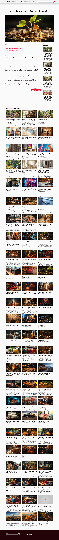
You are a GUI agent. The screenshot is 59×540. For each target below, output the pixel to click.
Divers (34, 1)
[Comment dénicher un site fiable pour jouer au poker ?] (45, 482)
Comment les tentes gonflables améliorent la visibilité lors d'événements (45, 155)
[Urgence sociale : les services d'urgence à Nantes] (29, 318)
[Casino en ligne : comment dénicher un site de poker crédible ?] (13, 499)
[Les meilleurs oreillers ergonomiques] (45, 415)
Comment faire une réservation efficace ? (45, 455)
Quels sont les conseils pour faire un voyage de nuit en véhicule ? (44, 523)
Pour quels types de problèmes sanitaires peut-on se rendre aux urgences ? (13, 374)
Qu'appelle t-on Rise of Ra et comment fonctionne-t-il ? (12, 308)
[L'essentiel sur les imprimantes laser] (13, 270)
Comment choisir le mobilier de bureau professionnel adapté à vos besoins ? (13, 225)
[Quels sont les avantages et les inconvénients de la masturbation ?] (45, 200)
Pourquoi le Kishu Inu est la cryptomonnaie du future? (28, 308)
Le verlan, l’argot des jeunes (44, 307)
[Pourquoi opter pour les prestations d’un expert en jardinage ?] (13, 431)
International (15, 1)
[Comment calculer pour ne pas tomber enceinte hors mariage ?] (45, 349)
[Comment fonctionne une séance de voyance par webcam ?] (29, 286)
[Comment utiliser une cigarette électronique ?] (45, 318)
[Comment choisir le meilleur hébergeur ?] (13, 400)
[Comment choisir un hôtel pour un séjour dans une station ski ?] (45, 367)
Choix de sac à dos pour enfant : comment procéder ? (45, 225)
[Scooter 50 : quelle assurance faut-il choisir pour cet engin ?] (29, 415)
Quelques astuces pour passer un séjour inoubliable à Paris (12, 522)
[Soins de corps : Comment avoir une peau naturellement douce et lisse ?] (13, 349)
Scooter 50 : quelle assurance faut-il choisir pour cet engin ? (29, 421)
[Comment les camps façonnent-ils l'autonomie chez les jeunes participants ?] (47, 49)
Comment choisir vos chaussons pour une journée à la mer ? (29, 137)
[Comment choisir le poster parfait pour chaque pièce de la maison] (29, 147)
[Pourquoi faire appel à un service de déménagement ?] (13, 465)
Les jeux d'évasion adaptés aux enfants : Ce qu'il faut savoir (48, 97)
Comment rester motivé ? (12, 340)
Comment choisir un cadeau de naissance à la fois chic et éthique (29, 171)
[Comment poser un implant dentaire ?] (29, 400)
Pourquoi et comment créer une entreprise (29, 472)
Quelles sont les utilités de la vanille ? (12, 421)
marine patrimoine (8, 62)
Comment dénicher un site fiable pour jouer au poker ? (44, 488)
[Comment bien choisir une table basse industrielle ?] (13, 383)
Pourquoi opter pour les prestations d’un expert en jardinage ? (12, 439)
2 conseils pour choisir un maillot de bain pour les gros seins (44, 507)
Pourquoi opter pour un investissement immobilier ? (13, 48)
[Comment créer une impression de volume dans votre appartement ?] (45, 431)
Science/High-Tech (27, 1)
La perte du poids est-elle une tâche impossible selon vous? (45, 390)
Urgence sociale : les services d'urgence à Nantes (28, 324)
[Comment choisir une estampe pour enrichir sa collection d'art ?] (45, 131)
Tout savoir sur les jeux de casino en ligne (12, 293)
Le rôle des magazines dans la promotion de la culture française (29, 225)
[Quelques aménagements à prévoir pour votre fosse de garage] (45, 253)
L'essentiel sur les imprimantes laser (13, 276)
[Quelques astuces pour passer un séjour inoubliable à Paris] (13, 516)
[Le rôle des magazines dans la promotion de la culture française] (29, 218)
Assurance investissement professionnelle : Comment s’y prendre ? (13, 208)
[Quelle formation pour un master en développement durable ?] (13, 318)
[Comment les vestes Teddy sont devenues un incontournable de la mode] (13, 147)
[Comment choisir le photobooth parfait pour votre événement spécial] (29, 182)
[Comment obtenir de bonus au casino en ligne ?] (29, 349)
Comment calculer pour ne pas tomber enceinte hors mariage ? (45, 356)
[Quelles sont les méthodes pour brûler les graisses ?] (13, 253)
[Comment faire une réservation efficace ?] (45, 449)
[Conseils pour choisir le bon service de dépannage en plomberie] (13, 182)
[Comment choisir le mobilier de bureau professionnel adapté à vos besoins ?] (13, 218)
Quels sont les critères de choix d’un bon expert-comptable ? (45, 242)
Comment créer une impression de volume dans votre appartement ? (45, 439)
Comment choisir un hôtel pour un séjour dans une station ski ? (45, 373)
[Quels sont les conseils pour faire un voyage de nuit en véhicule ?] (45, 516)
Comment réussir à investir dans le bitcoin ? (28, 373)
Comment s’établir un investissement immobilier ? (13, 50)
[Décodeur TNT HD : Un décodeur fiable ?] (29, 383)
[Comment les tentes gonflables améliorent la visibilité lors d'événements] (45, 147)
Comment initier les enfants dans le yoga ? (44, 293)
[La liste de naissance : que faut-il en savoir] (29, 482)
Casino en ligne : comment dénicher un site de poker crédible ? (12, 507)
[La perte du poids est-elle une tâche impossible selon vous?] (45, 383)
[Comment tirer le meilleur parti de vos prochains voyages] (29, 516)
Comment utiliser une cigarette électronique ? (45, 324)
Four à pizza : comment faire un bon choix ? (29, 207)
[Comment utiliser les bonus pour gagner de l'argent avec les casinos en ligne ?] (13, 482)
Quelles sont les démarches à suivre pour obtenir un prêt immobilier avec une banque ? (45, 472)
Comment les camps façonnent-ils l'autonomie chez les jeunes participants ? (48, 55)
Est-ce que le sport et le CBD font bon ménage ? (44, 276)
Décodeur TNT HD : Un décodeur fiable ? (27, 390)
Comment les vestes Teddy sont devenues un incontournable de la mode (13, 155)
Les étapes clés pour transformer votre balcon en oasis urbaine (48, 83)
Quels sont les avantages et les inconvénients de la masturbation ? (45, 208)
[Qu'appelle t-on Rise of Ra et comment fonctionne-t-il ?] (13, 301)
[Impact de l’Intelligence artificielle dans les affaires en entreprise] (29, 236)
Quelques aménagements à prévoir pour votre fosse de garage (44, 261)
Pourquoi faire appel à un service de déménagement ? (12, 472)
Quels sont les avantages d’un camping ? (29, 455)
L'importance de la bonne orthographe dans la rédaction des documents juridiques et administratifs (45, 189)
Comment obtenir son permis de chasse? (29, 260)
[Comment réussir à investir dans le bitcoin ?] (29, 367)
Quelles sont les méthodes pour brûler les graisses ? (13, 260)
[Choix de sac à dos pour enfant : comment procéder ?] (45, 218)
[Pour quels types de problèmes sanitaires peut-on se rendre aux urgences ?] (13, 367)
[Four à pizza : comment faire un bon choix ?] (29, 200)
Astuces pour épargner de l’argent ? (28, 438)
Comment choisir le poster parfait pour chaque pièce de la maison (29, 155)
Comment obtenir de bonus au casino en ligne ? (29, 356)
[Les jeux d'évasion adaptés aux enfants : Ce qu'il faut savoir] (47, 92)
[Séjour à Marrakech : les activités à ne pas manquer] (13, 449)
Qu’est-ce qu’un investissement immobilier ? (12, 46)
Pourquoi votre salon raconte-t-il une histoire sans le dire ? (48, 69)
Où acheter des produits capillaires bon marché (27, 341)
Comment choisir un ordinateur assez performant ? (45, 406)
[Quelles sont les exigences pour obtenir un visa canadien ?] (29, 270)
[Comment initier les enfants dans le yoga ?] (45, 286)
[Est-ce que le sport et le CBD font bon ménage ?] (45, 270)
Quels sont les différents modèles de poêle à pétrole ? (44, 341)
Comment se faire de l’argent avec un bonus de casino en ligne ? (29, 507)
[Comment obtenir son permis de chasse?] (29, 253)
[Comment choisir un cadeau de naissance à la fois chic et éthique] (29, 164)
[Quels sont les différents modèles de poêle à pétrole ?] (45, 334)
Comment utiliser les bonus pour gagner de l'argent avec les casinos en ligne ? (13, 489)
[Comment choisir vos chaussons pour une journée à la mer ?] (29, 131)
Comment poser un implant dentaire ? (28, 406)
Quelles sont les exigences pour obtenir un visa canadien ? (29, 276)
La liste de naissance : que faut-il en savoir (29, 488)
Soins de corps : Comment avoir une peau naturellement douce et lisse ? (13, 357)
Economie (8, 1)
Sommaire (8, 44)
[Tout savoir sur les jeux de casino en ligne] (13, 286)
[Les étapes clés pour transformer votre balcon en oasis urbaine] (47, 78)
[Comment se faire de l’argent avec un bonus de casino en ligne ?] (29, 499)
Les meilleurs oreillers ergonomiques (43, 421)
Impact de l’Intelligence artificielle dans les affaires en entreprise (29, 243)
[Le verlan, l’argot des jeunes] (45, 301)
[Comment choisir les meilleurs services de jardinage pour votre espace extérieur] (13, 164)
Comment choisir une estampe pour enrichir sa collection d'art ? (45, 138)
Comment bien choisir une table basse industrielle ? (13, 390)
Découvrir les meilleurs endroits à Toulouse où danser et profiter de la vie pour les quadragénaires (13, 243)
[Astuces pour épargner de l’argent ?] (29, 431)
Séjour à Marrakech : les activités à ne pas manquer (12, 455)
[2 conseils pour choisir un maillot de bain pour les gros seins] (45, 499)
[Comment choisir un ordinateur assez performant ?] (45, 400)
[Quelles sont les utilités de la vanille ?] (13, 415)
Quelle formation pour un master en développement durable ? (12, 325)
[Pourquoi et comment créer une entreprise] (29, 465)
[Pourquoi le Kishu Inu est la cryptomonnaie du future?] (29, 301)
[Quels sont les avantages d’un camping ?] (29, 449)
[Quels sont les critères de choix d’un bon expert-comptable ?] (45, 236)
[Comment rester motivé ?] (13, 334)
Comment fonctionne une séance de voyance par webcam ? (29, 293)
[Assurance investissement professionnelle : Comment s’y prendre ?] (13, 200)
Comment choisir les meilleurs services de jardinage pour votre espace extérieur (13, 171)
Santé (21, 1)
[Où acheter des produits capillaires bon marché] (29, 334)
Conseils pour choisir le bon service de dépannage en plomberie (12, 189)
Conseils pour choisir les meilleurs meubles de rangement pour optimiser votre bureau (44, 172)
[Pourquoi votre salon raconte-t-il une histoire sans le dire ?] (47, 64)
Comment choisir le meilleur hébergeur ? (12, 406)
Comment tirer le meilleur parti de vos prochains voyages (29, 522)
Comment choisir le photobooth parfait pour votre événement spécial (29, 189)
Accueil (6, 6)
